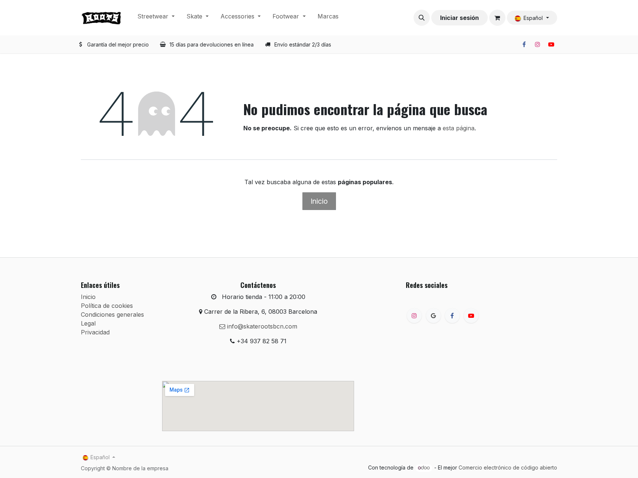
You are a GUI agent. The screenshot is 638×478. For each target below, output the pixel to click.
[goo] (433, 315)
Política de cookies (107, 305)
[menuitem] (156, 18)
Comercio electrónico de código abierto (508, 467)
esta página (458, 128)
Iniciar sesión (459, 17)
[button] (422, 18)
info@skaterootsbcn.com (261, 326)
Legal (88, 323)
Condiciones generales (112, 314)
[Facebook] (524, 44)
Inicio (319, 201)
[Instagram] (537, 44)
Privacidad (95, 332)
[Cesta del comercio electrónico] (497, 18)
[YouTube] (551, 44)
